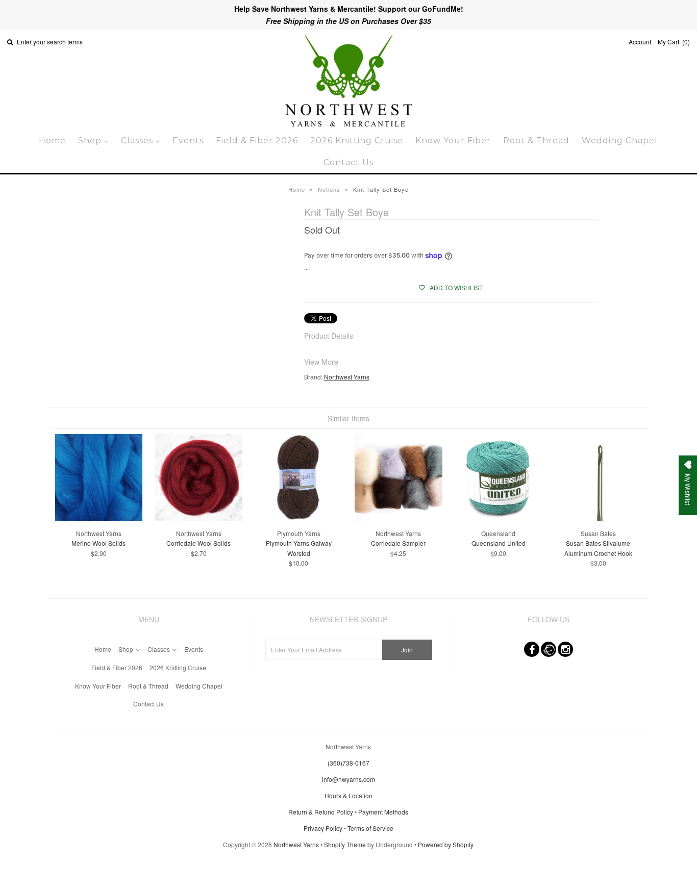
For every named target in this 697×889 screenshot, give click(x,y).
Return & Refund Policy (320, 811)
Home (296, 189)
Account (640, 41)
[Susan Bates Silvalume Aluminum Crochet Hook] (598, 518)
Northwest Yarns (346, 376)
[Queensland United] (498, 518)
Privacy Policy (323, 828)
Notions (329, 189)
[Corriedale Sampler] (398, 518)
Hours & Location (348, 795)
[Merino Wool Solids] (98, 518)
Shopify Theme (345, 844)
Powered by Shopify (446, 844)
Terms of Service (370, 828)
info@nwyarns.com (348, 779)
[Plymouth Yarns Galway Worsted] (298, 518)
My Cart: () (674, 41)
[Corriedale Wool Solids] (198, 518)
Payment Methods (383, 811)
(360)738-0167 (348, 762)
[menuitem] (52, 140)
